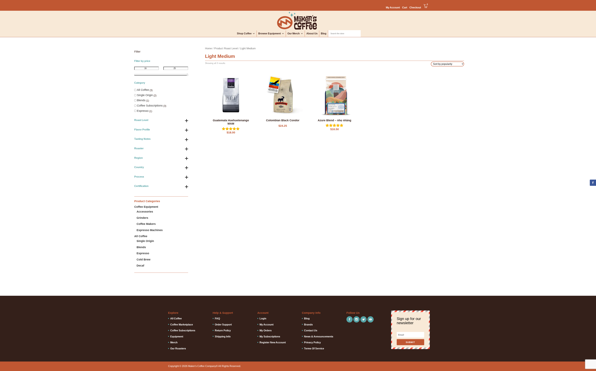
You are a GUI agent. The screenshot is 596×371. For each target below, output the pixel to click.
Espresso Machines (150, 230)
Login (263, 318)
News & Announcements (318, 336)
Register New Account (273, 342)
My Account (393, 7)
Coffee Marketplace (181, 324)
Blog (323, 33)
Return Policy (223, 330)
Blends (141, 100)
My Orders (266, 330)
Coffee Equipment (146, 206)
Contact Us (310, 330)
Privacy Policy (312, 342)
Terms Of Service (314, 348)
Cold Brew (143, 259)
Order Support (223, 324)
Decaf (140, 265)
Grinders (142, 217)
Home (208, 48)
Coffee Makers (146, 223)
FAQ (217, 318)
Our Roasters (178, 348)
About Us (312, 33)
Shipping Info (223, 336)
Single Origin (145, 95)
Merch (174, 342)
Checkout (415, 7)
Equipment (176, 336)
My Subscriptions (270, 336)
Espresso (143, 110)
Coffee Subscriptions (150, 105)
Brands (308, 324)
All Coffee (143, 89)
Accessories (145, 211)
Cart (404, 7)
